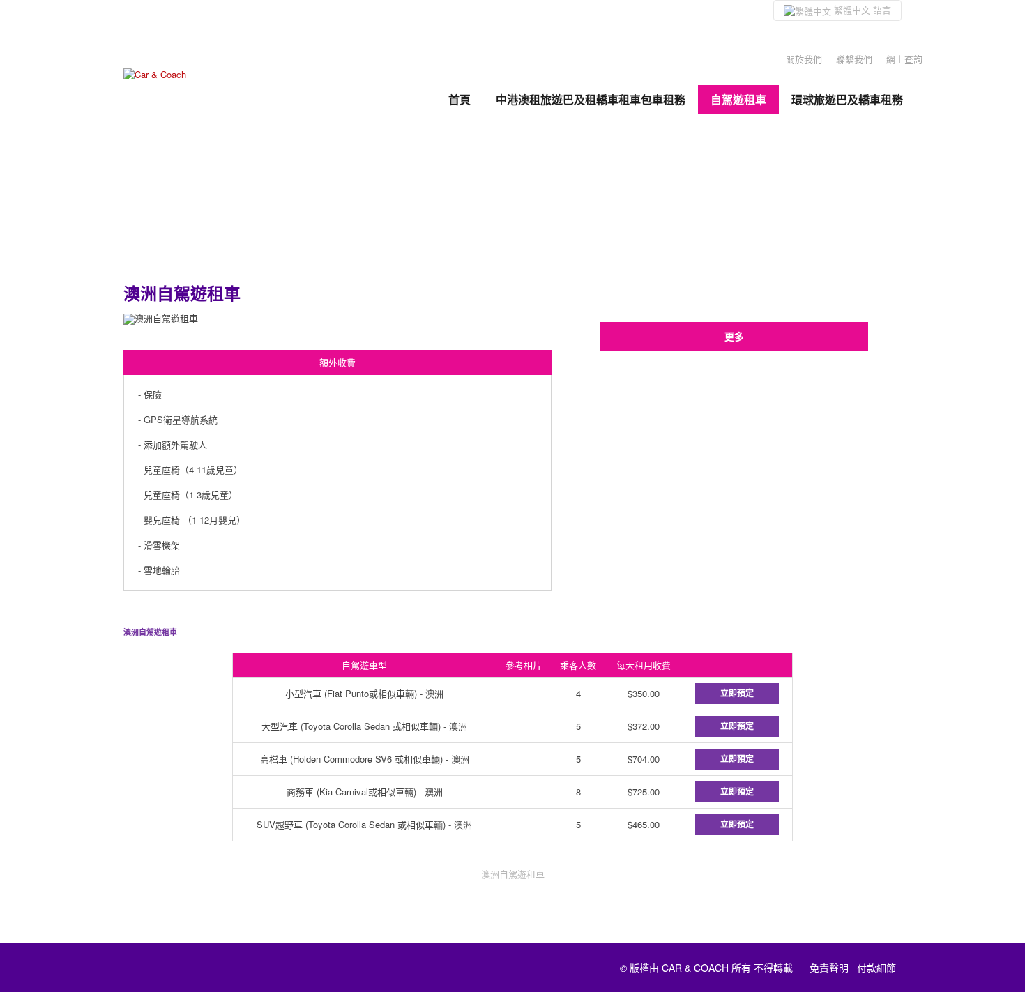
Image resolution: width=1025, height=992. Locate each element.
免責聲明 (829, 968)
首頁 (459, 99)
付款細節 (876, 968)
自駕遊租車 (738, 99)
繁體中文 (861, 9)
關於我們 (804, 59)
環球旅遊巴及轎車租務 (847, 99)
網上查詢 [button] (904, 59)
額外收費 (337, 362)
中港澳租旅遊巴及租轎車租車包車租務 (590, 99)
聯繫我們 (854, 59)
